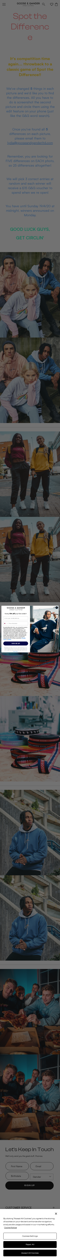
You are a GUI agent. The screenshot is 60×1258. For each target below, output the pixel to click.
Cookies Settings (30, 1236)
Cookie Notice (10, 1227)
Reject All (30, 1244)
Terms (9, 639)
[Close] (56, 1213)
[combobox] (5, 623)
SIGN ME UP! (16, 643)
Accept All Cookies (30, 1253)
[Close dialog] (57, 607)
